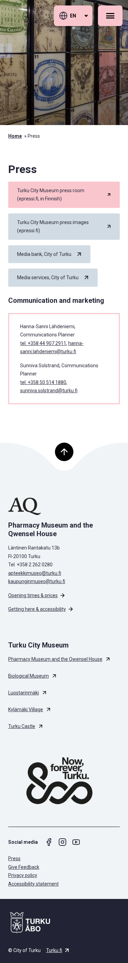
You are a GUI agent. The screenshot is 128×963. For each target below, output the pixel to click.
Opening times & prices (33, 595)
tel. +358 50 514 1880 (43, 382)
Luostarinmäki (23, 692)
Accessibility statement (33, 884)
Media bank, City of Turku (44, 254)
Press (14, 858)
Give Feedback (23, 867)
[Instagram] (62, 842)
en (73, 15)
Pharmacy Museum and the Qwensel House (55, 659)
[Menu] (110, 15)
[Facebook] (49, 842)
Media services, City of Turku (48, 277)
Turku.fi (54, 950)
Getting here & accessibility (37, 609)
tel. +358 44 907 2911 (43, 343)
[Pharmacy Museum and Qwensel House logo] (64, 506)
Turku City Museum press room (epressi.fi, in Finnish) (50, 195)
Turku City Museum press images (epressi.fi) (53, 227)
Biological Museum (28, 676)
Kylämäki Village (25, 709)
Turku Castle (21, 726)
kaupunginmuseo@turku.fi (36, 581)
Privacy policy (22, 875)
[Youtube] (76, 842)
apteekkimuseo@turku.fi (34, 573)
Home (15, 136)
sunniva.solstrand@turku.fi (48, 390)
